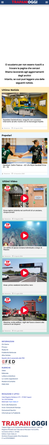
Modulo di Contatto (8, 381)
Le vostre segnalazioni (10, 379)
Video (4, 371)
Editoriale (5, 373)
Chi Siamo (5, 344)
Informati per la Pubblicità (11, 413)
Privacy (4, 347)
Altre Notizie (6, 355)
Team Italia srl (13, 402)
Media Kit (5, 350)
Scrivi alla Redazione (9, 405)
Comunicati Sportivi (9, 410)
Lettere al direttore (8, 376)
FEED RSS (5, 384)
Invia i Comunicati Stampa (11, 407)
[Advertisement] (24, 33)
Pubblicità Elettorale (9, 353)
